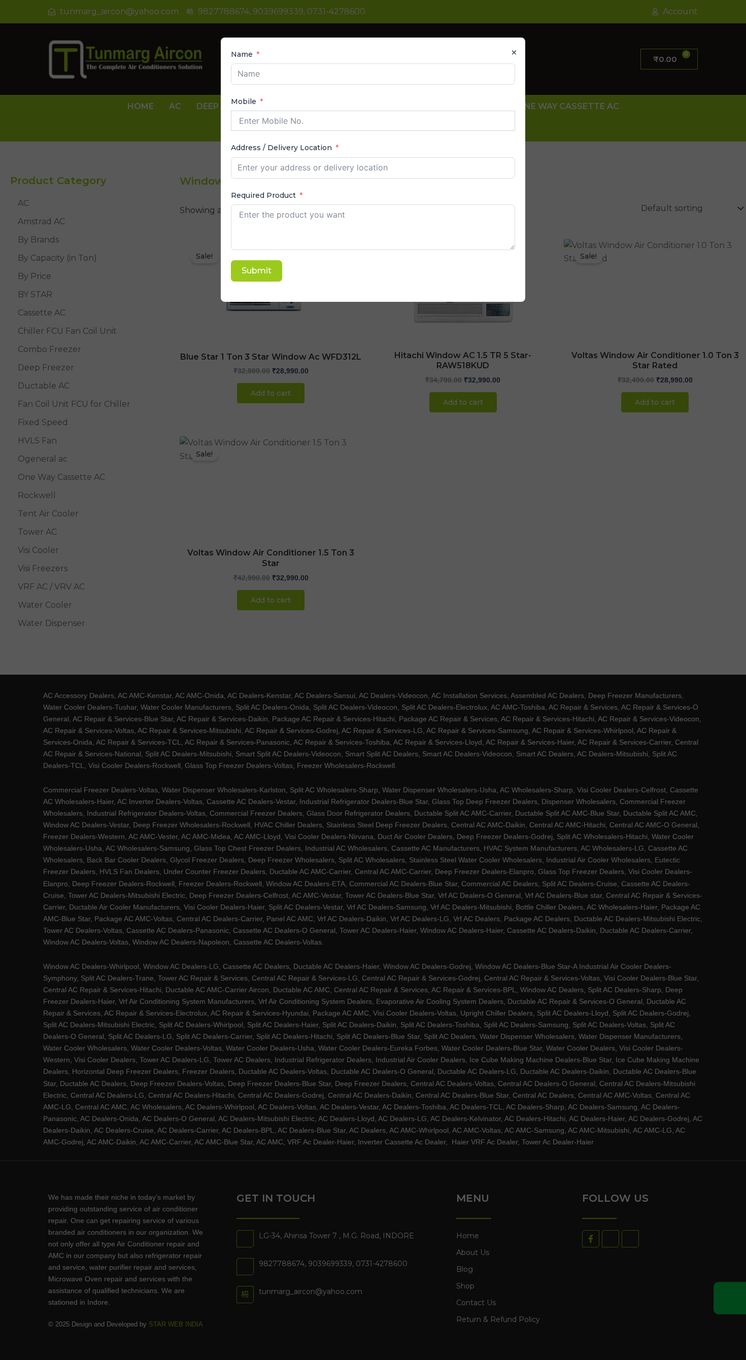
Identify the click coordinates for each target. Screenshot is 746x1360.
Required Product (263, 195)
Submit (257, 270)
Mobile (243, 101)
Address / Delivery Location (281, 147)
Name (242, 54)
